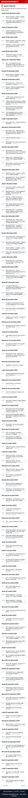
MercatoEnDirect (10, 2)
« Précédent (5, 785)
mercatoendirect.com (12, 794)
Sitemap (22, 791)
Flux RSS (16, 791)
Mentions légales (7, 791)
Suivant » (23, 785)
